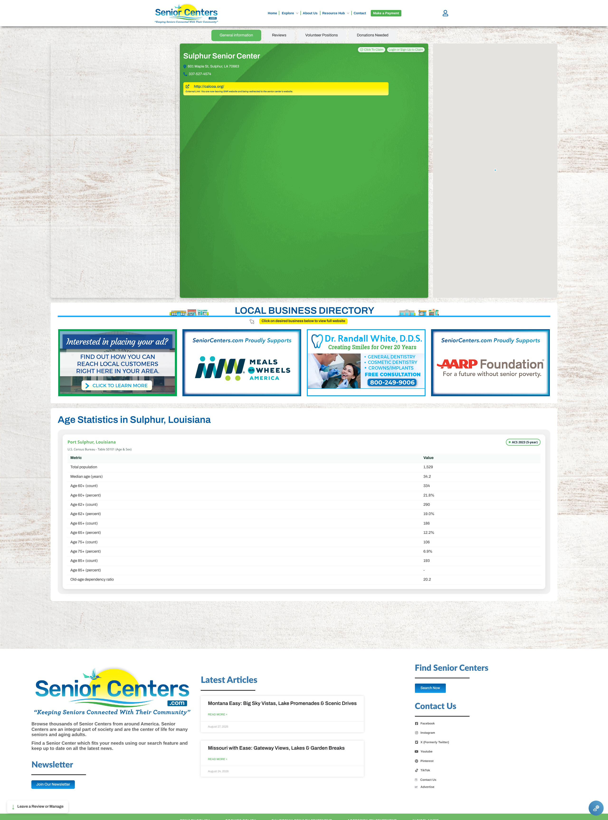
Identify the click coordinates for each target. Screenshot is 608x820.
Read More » (217, 714)
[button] (37, 807)
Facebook (428, 723)
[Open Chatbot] (596, 808)
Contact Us (428, 779)
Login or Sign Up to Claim (406, 49)
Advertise (427, 787)
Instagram (428, 732)
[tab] (236, 35)
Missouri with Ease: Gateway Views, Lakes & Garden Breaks (276, 748)
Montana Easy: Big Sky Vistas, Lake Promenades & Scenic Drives (282, 703)
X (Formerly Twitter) (435, 742)
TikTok (425, 770)
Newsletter (52, 765)
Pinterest (427, 761)
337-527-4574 (200, 74)
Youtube (426, 751)
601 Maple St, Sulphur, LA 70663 (213, 66)
